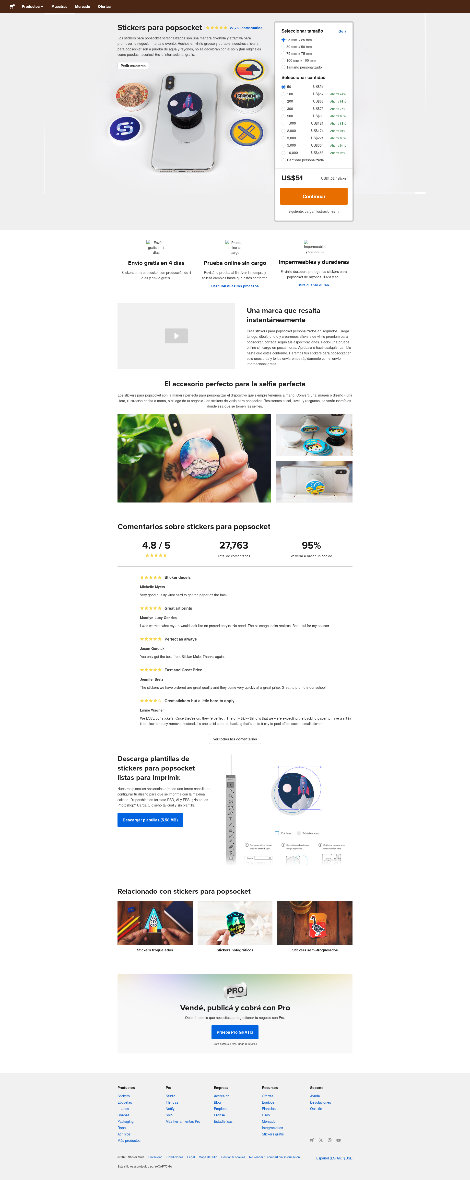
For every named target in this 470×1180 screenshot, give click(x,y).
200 (290, 101)
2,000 (291, 130)
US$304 (317, 145)
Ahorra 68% (338, 101)
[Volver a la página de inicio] (12, 6)
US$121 (317, 123)
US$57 (318, 93)
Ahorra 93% (338, 138)
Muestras (59, 6)
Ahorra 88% (338, 123)
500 (290, 115)
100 (290, 93)
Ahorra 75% (338, 108)
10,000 (292, 152)
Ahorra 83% (338, 116)
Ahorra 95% (338, 153)
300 (290, 108)
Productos (31, 6)
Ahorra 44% (338, 94)
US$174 (317, 130)
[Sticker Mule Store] (312, 1140)
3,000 (291, 137)
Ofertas (104, 6)
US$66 (318, 101)
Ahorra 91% (338, 131)
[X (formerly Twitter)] (321, 1140)
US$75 (318, 108)
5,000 (291, 145)
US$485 (317, 152)
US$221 (317, 137)
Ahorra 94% (338, 145)
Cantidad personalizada (305, 159)
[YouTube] (339, 1140)
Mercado (82, 6)
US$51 (318, 86)
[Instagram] (330, 1140)
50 (289, 86)
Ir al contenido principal (3, 3)
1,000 (291, 123)
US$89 (318, 115)
